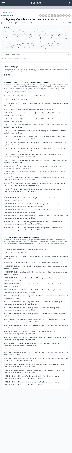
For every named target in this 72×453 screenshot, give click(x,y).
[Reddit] (46, 15)
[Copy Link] (69, 15)
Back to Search (7, 12)
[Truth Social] (55, 15)
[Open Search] (70, 3)
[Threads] (52, 15)
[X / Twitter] (40, 15)
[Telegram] (63, 15)
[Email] (66, 15)
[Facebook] (43, 15)
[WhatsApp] (60, 15)
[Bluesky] (49, 15)
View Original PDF (65, 23)
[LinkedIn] (58, 15)
